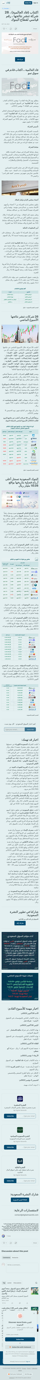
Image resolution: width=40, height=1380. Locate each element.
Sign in (35, 3)
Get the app (28, 1374)
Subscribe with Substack (21, 1347)
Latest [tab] (9, 1283)
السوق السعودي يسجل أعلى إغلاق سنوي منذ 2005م (15, 1297)
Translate (6, 8)
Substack (11, 1378)
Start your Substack (16, 1374)
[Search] (36, 1283)
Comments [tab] (6, 1258)
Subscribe (28, 3)
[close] (34, 1313)
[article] (20, 1295)
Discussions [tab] (17, 1283)
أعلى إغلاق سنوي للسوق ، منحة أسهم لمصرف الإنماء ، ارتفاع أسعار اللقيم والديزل (15, 1291)
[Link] (32, 71)
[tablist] (10, 1258)
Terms (29, 1368)
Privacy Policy (23, 1356)
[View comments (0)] (11, 29)
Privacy (24, 1368)
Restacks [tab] (15, 1258)
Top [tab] (4, 1283)
